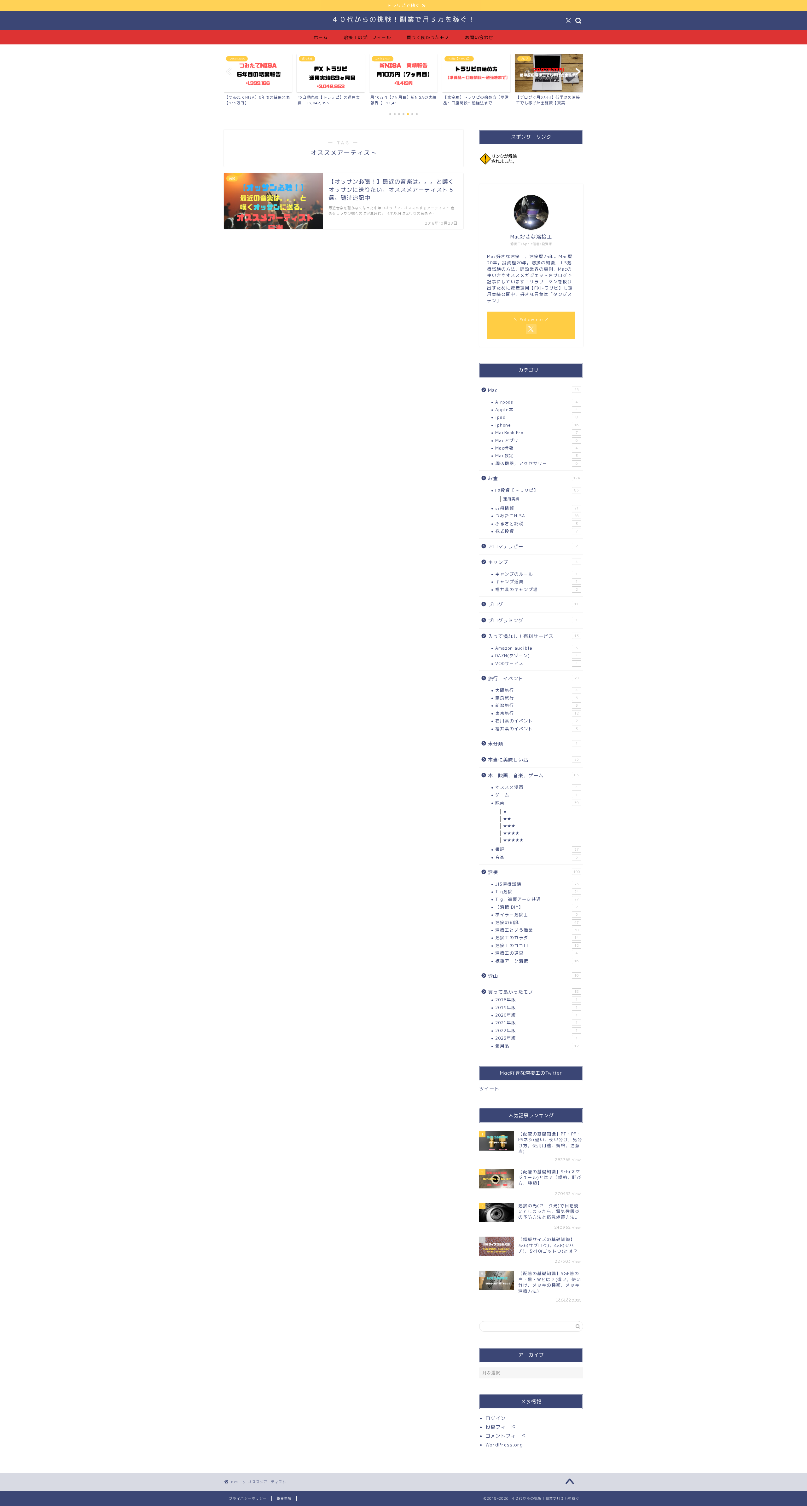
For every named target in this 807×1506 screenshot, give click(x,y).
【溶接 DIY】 (536, 907)
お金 (534, 478)
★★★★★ (513, 840)
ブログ (533, 604)
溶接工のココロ (537, 945)
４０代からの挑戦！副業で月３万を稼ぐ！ (403, 19)
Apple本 (536, 409)
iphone (537, 425)
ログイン (495, 1418)
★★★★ (511, 833)
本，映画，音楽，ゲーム (533, 775)
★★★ (509, 826)
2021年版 (536, 1023)
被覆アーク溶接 (537, 961)
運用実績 (511, 499)
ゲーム (536, 795)
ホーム (321, 37)
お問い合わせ (479, 37)
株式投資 (536, 531)
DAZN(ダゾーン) (536, 655)
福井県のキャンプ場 (536, 589)
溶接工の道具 (536, 953)
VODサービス (536, 663)
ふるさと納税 (536, 523)
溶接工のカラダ (537, 937)
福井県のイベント (536, 729)
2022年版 (536, 1030)
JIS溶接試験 (537, 884)
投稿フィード (500, 1427)
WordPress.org (504, 1444)
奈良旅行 (536, 698)
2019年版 (536, 1007)
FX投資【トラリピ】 (537, 490)
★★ (507, 818)
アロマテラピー (533, 546)
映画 (537, 803)
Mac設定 (536, 455)
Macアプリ (536, 440)
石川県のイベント (536, 721)
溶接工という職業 (537, 930)
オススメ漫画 (536, 787)
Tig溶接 (537, 891)
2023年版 (536, 1038)
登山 (533, 976)
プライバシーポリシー (248, 1498)
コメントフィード (505, 1436)
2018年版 (536, 1000)
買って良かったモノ (428, 37)
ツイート (489, 1088)
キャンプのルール (536, 574)
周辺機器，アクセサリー (536, 463)
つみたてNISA (537, 516)
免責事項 (284, 1498)
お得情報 (537, 508)
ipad (536, 417)
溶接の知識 (537, 922)
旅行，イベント (533, 678)
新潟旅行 (536, 705)
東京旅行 (537, 713)
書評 (537, 849)
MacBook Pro (536, 432)
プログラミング (533, 620)
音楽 (536, 857)
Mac (533, 390)
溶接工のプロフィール (367, 37)
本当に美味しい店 (533, 759)
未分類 (533, 743)
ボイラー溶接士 (536, 914)
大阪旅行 (536, 690)
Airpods (536, 402)
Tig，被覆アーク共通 (537, 899)
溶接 (534, 872)
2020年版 (536, 1015)
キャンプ (533, 562)
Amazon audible (536, 648)
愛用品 (537, 1046)
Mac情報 (536, 448)
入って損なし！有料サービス (533, 636)
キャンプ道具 (536, 581)
